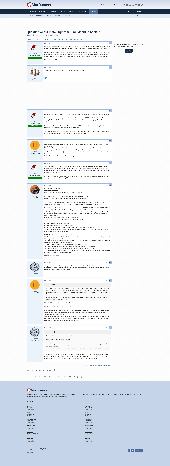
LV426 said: (49, 284)
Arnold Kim (30, 406)
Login (128, 54)
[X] (133, 5)
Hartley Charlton (31, 425)
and (53, 255)
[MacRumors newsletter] (142, 5)
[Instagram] (130, 5)
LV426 (30, 35)
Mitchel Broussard (31, 419)
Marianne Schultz (89, 425)
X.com (32, 409)
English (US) (139, 450)
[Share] (107, 43)
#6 (110, 185)
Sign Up (128, 51)
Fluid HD (32, 452)
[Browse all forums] (137, 15)
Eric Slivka (87, 406)
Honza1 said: (49, 332)
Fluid (28, 452)
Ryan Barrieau (88, 432)
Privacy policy (31, 449)
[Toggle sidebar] (142, 15)
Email (28, 409)
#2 (110, 67)
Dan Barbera (30, 432)
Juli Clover (29, 412)
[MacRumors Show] (124, 5)
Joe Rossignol (88, 412)
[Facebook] (127, 5)
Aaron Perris (88, 438)
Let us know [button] (114, 5)
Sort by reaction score (51, 35)
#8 (110, 280)
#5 (110, 163)
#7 (110, 262)
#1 (110, 43)
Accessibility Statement (42, 449)
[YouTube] (136, 5)
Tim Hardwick (88, 419)
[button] (41, 11)
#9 (110, 327)
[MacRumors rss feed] (139, 5)
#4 (110, 140)
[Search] (139, 15)
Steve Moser (30, 438)
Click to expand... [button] (78, 349)
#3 (110, 110)
